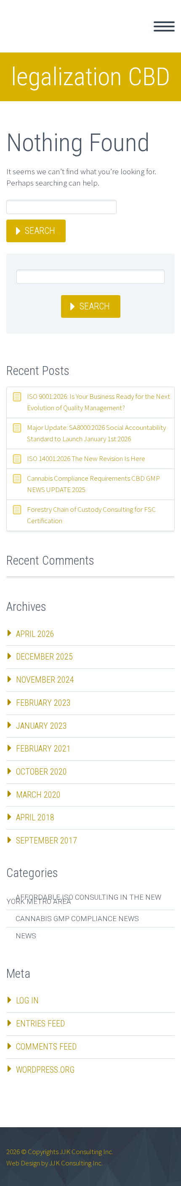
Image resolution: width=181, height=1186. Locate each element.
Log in (27, 1000)
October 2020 (41, 772)
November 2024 (45, 680)
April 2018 (35, 817)
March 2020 (38, 795)
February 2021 (43, 749)
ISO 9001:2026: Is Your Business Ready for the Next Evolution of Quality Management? (98, 402)
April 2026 (35, 634)
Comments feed (46, 1047)
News (26, 936)
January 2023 (41, 726)
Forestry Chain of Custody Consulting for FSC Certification (91, 515)
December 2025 (44, 657)
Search (40, 230)
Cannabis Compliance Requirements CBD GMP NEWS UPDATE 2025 (93, 484)
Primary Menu (164, 26)
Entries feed (40, 1023)
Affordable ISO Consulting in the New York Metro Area (83, 899)
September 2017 (46, 840)
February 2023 (43, 703)
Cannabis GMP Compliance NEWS (77, 918)
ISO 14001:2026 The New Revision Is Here (86, 458)
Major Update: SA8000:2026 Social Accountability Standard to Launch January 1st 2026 (96, 433)
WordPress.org (45, 1070)
